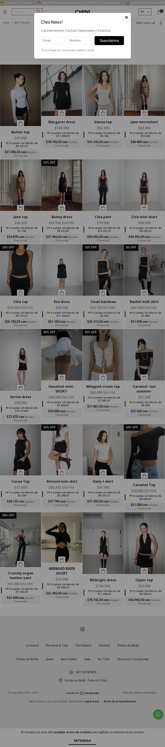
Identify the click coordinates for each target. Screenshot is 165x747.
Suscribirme (109, 40)
